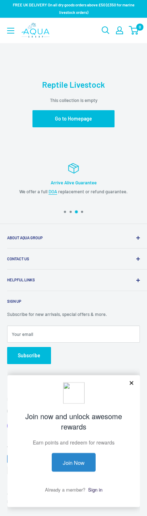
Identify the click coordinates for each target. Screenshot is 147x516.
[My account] (119, 30)
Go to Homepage (73, 119)
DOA (53, 191)
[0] (134, 30)
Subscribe (29, 355)
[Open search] (106, 30)
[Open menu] (10, 31)
